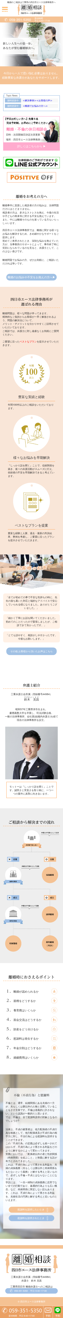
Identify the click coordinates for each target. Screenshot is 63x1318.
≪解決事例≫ (29, 100)
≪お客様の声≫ (44, 100)
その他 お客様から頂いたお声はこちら (31, 651)
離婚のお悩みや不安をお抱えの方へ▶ (31, 277)
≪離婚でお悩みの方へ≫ (35, 105)
